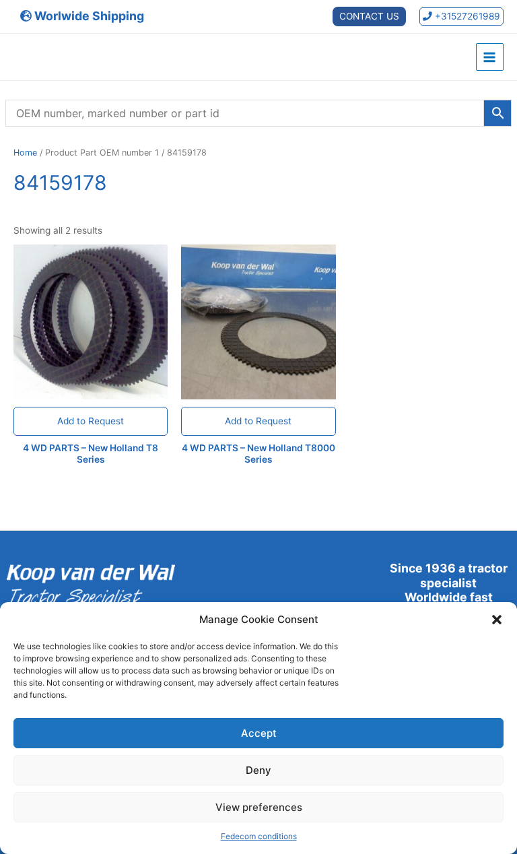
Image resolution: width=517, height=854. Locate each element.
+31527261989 (466, 16)
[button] (497, 619)
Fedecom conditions (259, 836)
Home (25, 152)
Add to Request (90, 421)
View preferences (258, 807)
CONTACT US (369, 16)
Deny (258, 770)
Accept (259, 733)
